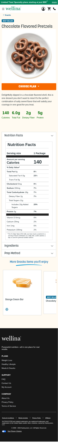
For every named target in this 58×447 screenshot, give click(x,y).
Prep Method (12, 253)
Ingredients (11, 245)
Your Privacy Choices (15, 431)
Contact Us (6, 383)
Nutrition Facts (13, 135)
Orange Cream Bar (14, 299)
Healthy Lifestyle (9, 364)
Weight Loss (7, 360)
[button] (29, 2)
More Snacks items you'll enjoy (29, 262)
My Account (6, 387)
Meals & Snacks (8, 368)
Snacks (8, 15)
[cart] (49, 8)
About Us (5, 398)
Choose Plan (28, 86)
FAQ (3, 379)
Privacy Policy (7, 402)
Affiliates (49, 418)
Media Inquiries (24, 418)
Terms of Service (9, 406)
